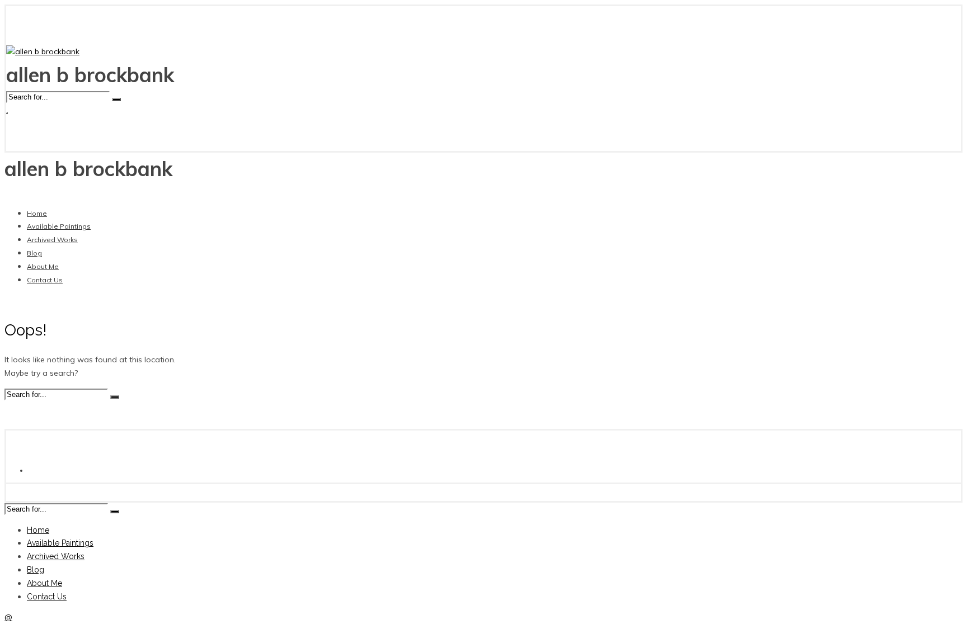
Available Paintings (59, 226)
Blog (34, 253)
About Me (43, 266)
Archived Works (52, 239)
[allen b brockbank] (42, 51)
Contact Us (45, 280)
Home (37, 213)
